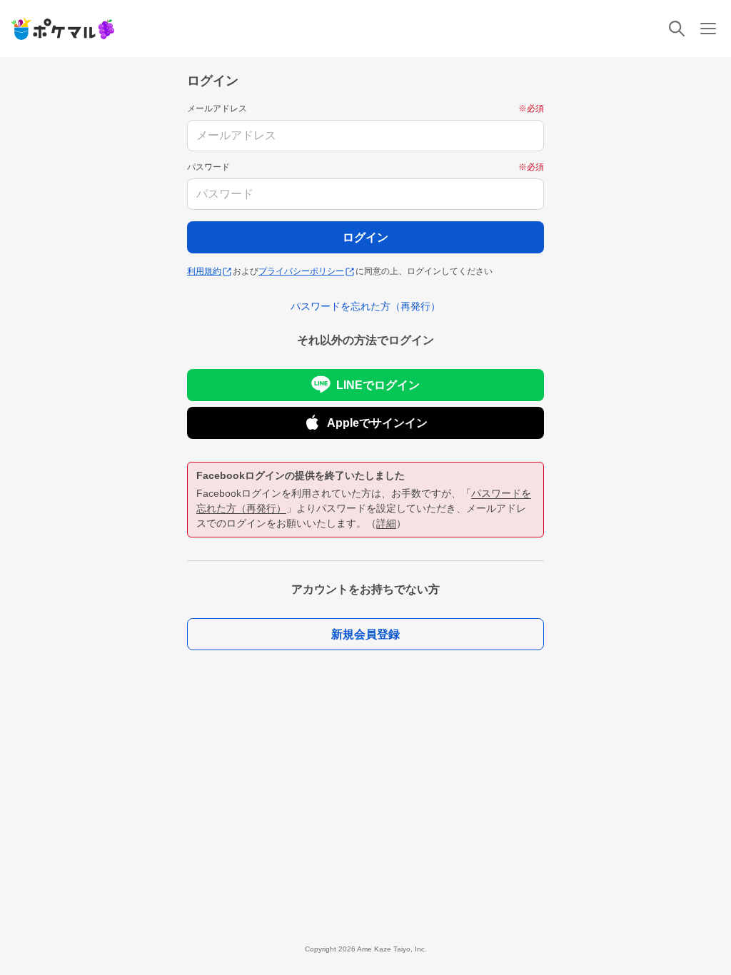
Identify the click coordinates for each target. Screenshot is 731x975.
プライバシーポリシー (301, 271)
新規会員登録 (365, 634)
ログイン (365, 237)
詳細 (386, 523)
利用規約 (204, 271)
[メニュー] (708, 28)
